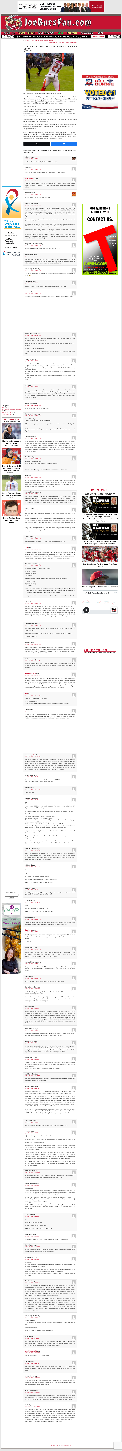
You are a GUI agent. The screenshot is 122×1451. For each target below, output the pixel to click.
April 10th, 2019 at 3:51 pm (32, 1282)
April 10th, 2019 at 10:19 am (33, 405)
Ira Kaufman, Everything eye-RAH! (11, 409)
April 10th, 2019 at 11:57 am (32, 902)
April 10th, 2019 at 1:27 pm (32, 1088)
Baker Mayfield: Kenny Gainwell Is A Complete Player (11, 495)
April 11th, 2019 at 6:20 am (32, 1406)
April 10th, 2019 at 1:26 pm (32, 1075)
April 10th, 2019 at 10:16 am (33, 283)
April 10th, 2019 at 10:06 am (33, 180)
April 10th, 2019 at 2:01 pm (32, 1185)
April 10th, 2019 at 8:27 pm (32, 1363)
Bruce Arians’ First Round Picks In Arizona (62, 43)
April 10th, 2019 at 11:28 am (32, 799)
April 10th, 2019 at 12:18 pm (33, 919)
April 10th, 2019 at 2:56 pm (32, 1216)
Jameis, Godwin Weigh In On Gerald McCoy (39, 40)
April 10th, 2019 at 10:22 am (33, 438)
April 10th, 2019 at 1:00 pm (32, 988)
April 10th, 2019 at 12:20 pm (33, 931)
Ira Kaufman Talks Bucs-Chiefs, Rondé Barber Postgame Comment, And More (100, 543)
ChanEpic (28, 930)
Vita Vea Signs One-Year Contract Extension (100, 587)
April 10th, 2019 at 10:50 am (33, 603)
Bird (26, 694)
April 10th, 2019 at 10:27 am (33, 510)
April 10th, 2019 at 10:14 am (33, 270)
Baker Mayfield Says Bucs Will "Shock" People (11, 520)
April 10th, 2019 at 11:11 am (32, 660)
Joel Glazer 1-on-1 (7, 412)
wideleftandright (31, 1351)
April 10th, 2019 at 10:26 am (33, 493)
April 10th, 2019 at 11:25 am (32, 756)
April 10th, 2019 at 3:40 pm (32, 1259)
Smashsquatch (30, 673)
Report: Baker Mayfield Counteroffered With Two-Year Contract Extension (11, 469)
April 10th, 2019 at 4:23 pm (32, 1338)
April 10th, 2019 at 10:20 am (33, 415)
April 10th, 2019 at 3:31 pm (32, 1236)
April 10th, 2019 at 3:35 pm (32, 1246)
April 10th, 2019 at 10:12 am (33, 194)
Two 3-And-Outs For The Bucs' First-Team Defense (100, 565)
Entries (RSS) (54, 1445)
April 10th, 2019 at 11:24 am (32, 711)
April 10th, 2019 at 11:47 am (32, 850)
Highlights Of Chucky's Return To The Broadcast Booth (11, 443)
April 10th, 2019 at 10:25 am (33, 477)
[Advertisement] (11, 76)
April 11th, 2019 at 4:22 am (32, 1392)
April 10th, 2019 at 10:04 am (33, 158)
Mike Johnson (30, 178)
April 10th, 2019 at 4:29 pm (32, 1352)
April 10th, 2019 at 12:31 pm (33, 949)
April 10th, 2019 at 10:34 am (33, 549)
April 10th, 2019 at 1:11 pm (32, 1043)
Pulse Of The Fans (7, 414)
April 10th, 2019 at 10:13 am (33, 205)
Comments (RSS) (66, 1445)
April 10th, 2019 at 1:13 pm (32, 1059)
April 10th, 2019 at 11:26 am (32, 789)
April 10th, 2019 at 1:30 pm (32, 1122)
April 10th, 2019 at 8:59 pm (32, 1377)
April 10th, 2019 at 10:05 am (33, 169)
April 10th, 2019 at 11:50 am (32, 866)
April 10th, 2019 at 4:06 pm (32, 1317)
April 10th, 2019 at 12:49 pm (33, 963)
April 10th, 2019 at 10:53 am (33, 625)
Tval (26, 547)
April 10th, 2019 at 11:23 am (32, 695)
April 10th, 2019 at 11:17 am (32, 675)
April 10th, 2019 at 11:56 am (32, 889)
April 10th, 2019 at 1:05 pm (32, 1008)
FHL (3, 408)
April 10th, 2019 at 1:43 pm (32, 1172)
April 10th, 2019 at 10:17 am (33, 360)
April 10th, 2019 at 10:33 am (33, 538)
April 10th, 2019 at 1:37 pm (32, 1133)
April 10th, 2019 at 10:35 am (33, 565)
